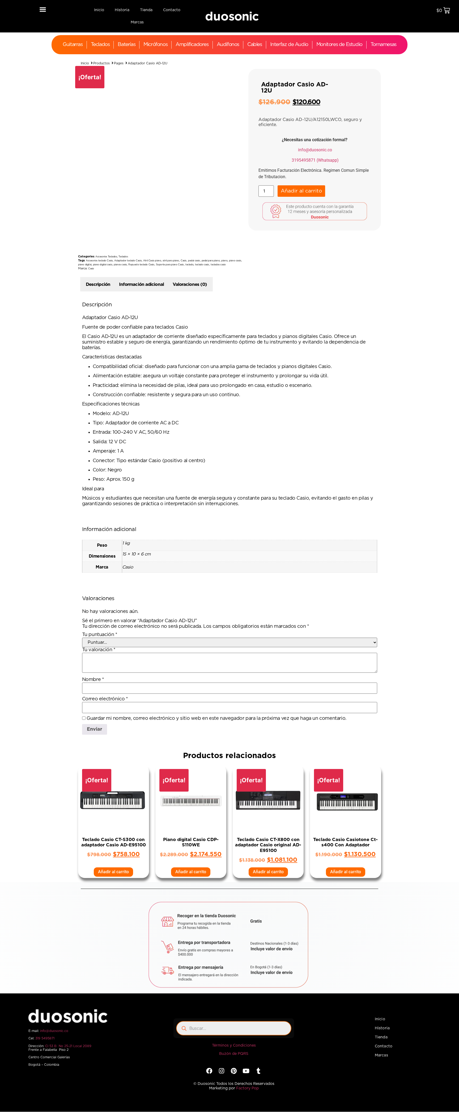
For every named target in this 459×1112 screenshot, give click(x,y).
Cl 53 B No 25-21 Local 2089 (68, 819)
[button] (42, 9)
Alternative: (336, 189)
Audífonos (228, 44)
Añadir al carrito (301, 194)
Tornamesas (383, 44)
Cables (254, 44)
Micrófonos (155, 44)
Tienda (146, 10)
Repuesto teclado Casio (141, 265)
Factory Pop (247, 862)
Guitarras (72, 44)
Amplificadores (192, 44)
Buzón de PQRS (233, 827)
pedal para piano (211, 261)
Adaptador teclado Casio (128, 261)
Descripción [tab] (98, 284)
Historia (122, 10)
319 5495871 (44, 811)
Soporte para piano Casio (170, 265)
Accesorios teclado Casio (99, 261)
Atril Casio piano (152, 261)
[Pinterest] (233, 844)
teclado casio (202, 265)
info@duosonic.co (315, 149)
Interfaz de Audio (289, 44)
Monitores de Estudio (339, 44)
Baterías (126, 44)
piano (224, 261)
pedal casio (194, 261)
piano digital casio (102, 265)
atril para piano (171, 261)
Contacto (171, 10)
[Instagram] (221, 844)
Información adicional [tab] (141, 284)
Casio (183, 261)
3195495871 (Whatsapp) (315, 160)
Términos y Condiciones (234, 819)
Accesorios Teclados (106, 257)
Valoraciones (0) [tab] (190, 284)
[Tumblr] (258, 844)
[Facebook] (209, 844)
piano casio (235, 261)
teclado (189, 265)
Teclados (100, 44)
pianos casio (120, 265)
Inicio (99, 10)
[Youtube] (246, 844)
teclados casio (218, 265)
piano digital (84, 265)
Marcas (137, 22)
